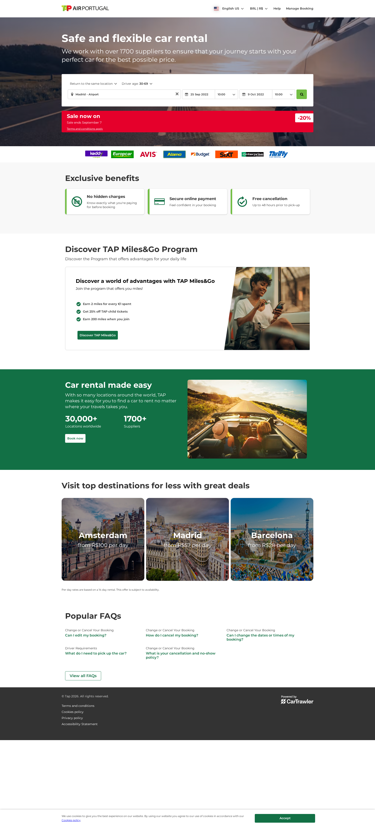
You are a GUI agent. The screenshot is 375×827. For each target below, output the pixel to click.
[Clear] (177, 94)
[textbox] (124, 94)
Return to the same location (91, 84)
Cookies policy (71, 820)
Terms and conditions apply (85, 128)
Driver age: (135, 84)
